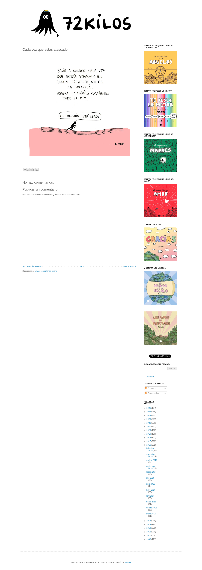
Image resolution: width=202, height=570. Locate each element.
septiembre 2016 (150, 467)
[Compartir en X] (31, 169)
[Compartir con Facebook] (34, 169)
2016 (148, 445)
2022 (148, 423)
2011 (148, 535)
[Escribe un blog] (28, 169)
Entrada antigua (129, 266)
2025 (148, 412)
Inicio (82, 266)
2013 (148, 528)
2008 (148, 539)
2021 (148, 426)
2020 (148, 430)
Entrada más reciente (32, 266)
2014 (148, 524)
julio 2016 (150, 478)
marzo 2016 (151, 502)
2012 (148, 532)
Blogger (128, 562)
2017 (148, 441)
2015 (148, 521)
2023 (148, 419)
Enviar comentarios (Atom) (46, 271)
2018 (148, 437)
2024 (148, 415)
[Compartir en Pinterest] (37, 169)
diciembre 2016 (150, 449)
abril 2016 (150, 496)
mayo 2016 (150, 490)
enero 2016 (151, 514)
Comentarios (153, 393)
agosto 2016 (151, 472)
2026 (148, 408)
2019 (148, 434)
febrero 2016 (151, 508)
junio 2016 (150, 484)
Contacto (150, 376)
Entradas (151, 388)
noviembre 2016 (150, 455)
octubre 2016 (151, 460)
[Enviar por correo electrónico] (25, 169)
